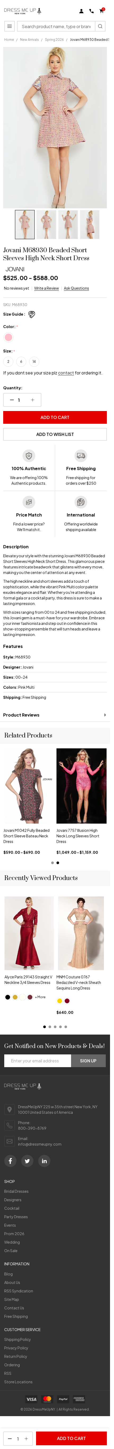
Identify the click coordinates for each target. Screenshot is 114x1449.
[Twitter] (27, 1161)
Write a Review (46, 288)
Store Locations (18, 1381)
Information (16, 1263)
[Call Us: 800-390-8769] (91, 11)
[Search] (100, 26)
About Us (12, 1282)
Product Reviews (21, 715)
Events (10, 1225)
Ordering (12, 1364)
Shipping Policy (17, 1339)
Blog (8, 1273)
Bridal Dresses (16, 1191)
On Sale (10, 1250)
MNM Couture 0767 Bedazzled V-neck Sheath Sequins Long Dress (78, 983)
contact (66, 372)
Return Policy (15, 1356)
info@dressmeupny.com (40, 1144)
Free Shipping (16, 1316)
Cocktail (11, 1208)
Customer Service (22, 1329)
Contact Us (14, 1307)
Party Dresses (16, 1216)
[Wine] (30, 997)
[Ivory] (22, 997)
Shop (9, 1181)
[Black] (8, 997)
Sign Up (88, 1060)
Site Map (11, 1299)
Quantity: (13, 387)
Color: (10, 326)
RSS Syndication (18, 1290)
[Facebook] (10, 1161)
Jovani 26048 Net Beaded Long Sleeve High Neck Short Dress (28, 836)
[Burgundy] (67, 1001)
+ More (40, 997)
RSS (7, 1373)
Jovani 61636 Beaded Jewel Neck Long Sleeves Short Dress (79, 836)
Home (9, 40)
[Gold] (15, 997)
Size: (9, 351)
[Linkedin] (44, 1161)
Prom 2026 (14, 1233)
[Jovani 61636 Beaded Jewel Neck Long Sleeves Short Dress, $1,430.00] (81, 786)
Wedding (12, 1242)
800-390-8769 (32, 1128)
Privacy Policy (16, 1347)
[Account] (81, 11)
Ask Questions (76, 288)
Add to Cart (55, 417)
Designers (12, 1199)
